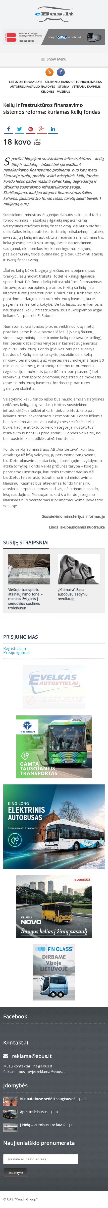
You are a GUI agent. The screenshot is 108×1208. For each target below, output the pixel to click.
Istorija (63, 86)
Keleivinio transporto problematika (73, 82)
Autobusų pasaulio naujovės (32, 86)
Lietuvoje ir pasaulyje (25, 82)
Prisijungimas (16, 652)
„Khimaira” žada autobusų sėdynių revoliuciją (73, 594)
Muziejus (63, 91)
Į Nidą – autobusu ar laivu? (43, 1124)
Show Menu (57, 59)
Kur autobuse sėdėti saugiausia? (48, 1098)
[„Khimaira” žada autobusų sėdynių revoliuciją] (79, 556)
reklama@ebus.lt (32, 1056)
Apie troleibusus (33, 1111)
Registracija (14, 648)
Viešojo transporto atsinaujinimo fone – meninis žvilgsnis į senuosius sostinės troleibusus (25, 598)
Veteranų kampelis (86, 86)
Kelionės (47, 91)
